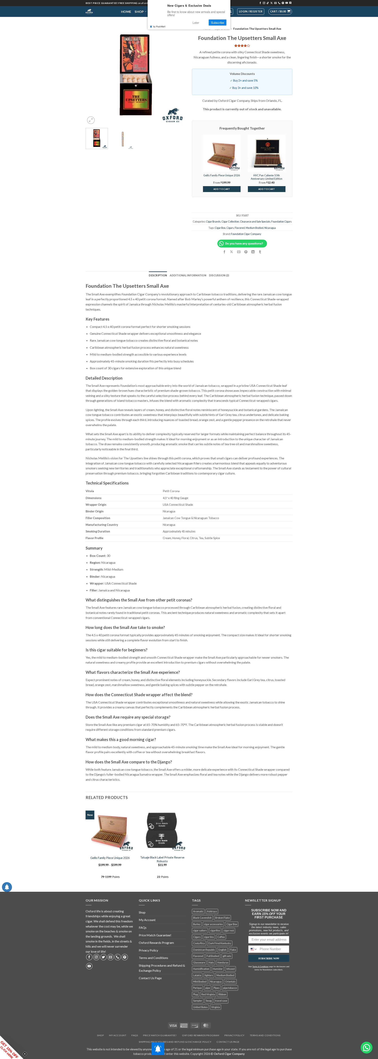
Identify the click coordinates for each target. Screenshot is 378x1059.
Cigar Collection (230, 221)
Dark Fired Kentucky (219, 943)
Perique (197, 987)
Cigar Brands (213, 221)
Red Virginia (208, 994)
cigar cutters (200, 930)
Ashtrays (212, 911)
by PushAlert (159, 26)
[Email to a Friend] (238, 252)
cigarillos (215, 930)
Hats (211, 962)
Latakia (197, 975)
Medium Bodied (254, 227)
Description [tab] (158, 275)
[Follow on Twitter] (103, 957)
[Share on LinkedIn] (253, 252)
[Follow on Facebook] (260, 3)
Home (126, 11)
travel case (221, 1000)
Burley (196, 924)
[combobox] (253, 949)
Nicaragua (270, 227)
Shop (139, 11)
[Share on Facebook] (224, 252)
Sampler (197, 1000)
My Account (147, 920)
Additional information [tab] (188, 275)
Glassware (199, 962)
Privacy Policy (148, 950)
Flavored (240, 227)
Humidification (201, 968)
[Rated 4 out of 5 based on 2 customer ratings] (242, 45)
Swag (209, 1000)
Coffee (221, 937)
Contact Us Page (150, 978)
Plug (195, 994)
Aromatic (198, 911)
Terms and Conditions (153, 958)
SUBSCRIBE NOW (268, 958)
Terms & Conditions (260, 967)
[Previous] (92, 75)
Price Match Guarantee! (155, 935)
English (222, 949)
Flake (233, 949)
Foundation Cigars (281, 221)
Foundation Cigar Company (246, 233)
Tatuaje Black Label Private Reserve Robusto (162, 859)
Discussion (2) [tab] (219, 275)
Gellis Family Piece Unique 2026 (110, 858)
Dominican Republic (204, 949)
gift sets (227, 956)
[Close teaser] (25, 1054)
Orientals (230, 981)
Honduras (222, 962)
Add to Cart (221, 189)
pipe (207, 987)
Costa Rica (199, 943)
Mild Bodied (200, 981)
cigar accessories (213, 924)
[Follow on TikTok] (268, 3)
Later (196, 22)
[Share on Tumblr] (260, 252)
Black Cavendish (202, 917)
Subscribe (217, 22)
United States (200, 1007)
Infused (230, 968)
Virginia (215, 1007)
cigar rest (229, 930)
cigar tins (209, 937)
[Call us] (279, 3)
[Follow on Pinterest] (283, 3)
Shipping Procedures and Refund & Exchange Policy (162, 967)
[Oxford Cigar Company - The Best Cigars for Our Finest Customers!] (100, 11)
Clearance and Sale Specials (255, 221)
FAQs (142, 927)
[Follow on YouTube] (286, 3)
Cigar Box (220, 227)
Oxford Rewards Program (156, 942)
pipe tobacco (230, 987)
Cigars (230, 227)
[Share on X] (231, 252)
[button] (280, 11)
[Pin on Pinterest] (246, 252)
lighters (209, 975)
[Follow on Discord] (290, 3)
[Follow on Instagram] (264, 3)
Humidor (218, 968)
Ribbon (222, 994)
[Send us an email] (275, 3)
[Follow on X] (271, 3)
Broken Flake (222, 917)
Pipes (217, 987)
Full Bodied (213, 956)
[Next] (179, 75)
